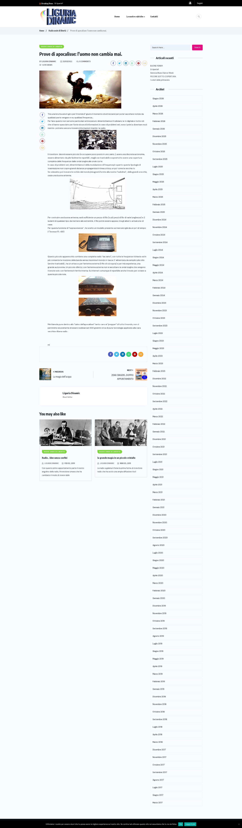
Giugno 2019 (158, 651)
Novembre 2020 (160, 522)
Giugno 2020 (158, 560)
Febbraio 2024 (159, 288)
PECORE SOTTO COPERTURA (163, 76)
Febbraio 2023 (159, 371)
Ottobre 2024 (159, 235)
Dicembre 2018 (159, 696)
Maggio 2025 (158, 182)
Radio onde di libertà (57, 30)
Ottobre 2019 (159, 621)
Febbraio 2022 (159, 424)
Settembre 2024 (160, 242)
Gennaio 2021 (158, 507)
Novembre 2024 (160, 227)
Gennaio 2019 (158, 689)
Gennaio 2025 (159, 212)
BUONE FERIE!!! (156, 66)
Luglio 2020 (158, 553)
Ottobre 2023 (159, 318)
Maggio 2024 (158, 265)
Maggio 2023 (158, 348)
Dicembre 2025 (159, 136)
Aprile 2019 (157, 666)
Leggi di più (190, 824)
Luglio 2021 (157, 462)
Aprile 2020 (158, 575)
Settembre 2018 (160, 719)
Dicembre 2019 (159, 606)
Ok (180, 824)
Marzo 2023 (158, 363)
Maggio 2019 (158, 659)
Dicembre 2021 (159, 439)
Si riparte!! (154, 69)
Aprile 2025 (158, 189)
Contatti (154, 16)
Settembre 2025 (160, 159)
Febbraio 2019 (159, 681)
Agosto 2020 (158, 545)
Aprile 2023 (158, 356)
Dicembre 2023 (159, 303)
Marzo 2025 (158, 197)
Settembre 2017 (160, 772)
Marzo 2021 (157, 492)
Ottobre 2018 (159, 712)
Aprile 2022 (157, 409)
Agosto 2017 (158, 780)
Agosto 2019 (158, 636)
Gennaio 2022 (159, 431)
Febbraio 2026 (159, 121)
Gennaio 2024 (159, 295)
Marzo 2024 (158, 280)
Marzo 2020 (158, 583)
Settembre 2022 (160, 401)
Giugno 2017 (158, 795)
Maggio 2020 (158, 568)
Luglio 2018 (157, 727)
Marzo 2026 (158, 113)
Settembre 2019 (160, 628)
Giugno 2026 (158, 98)
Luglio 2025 (158, 166)
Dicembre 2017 (159, 749)
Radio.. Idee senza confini (54, 457)
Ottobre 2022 (159, 394)
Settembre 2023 (160, 325)
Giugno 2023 (158, 341)
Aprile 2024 (158, 272)
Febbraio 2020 (159, 590)
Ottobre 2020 (159, 530)
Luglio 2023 (158, 333)
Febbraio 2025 (159, 204)
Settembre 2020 (160, 537)
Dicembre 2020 (159, 515)
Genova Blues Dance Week (109, 3)
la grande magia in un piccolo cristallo (116, 457)
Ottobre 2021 (158, 447)
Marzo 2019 (158, 674)
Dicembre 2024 (159, 219)
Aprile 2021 (157, 484)
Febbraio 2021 (159, 500)
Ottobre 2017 (159, 765)
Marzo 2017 (158, 802)
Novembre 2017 (159, 757)
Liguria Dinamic (51, 463)
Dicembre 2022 (159, 378)
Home (117, 16)
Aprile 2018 (157, 734)
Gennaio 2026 (159, 129)
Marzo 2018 (158, 742)
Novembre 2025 (160, 144)
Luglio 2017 (157, 787)
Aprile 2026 (158, 106)
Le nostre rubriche (135, 16)
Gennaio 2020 (159, 598)
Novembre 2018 (159, 704)
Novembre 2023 (160, 310)
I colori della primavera (160, 80)
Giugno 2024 (158, 257)
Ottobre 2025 (159, 151)
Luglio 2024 (158, 250)
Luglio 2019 (157, 643)
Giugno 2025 (158, 174)
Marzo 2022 (158, 416)
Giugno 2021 (158, 469)
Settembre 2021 (160, 454)
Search (197, 47)
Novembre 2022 (160, 386)
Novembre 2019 (159, 613)
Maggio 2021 (158, 477)
